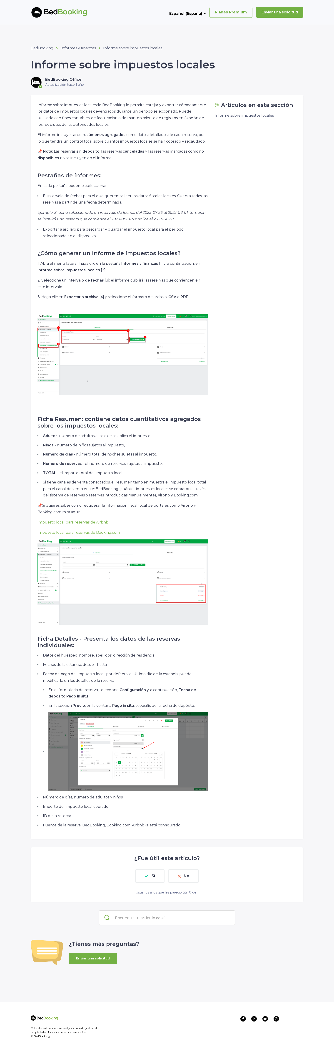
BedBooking (42, 48)
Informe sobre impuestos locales (132, 48)
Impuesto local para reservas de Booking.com (78, 532)
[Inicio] (52, 12)
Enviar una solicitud (280, 12)
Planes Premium (231, 12)
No (186, 876)
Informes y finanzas (78, 48)
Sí (153, 876)
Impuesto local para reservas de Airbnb (72, 522)
